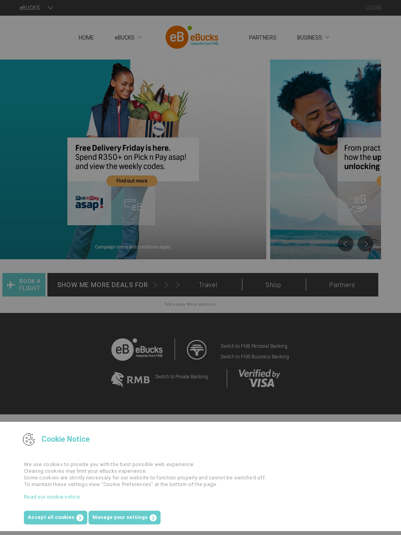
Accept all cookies (51, 517)
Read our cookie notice (52, 496)
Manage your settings (120, 517)
